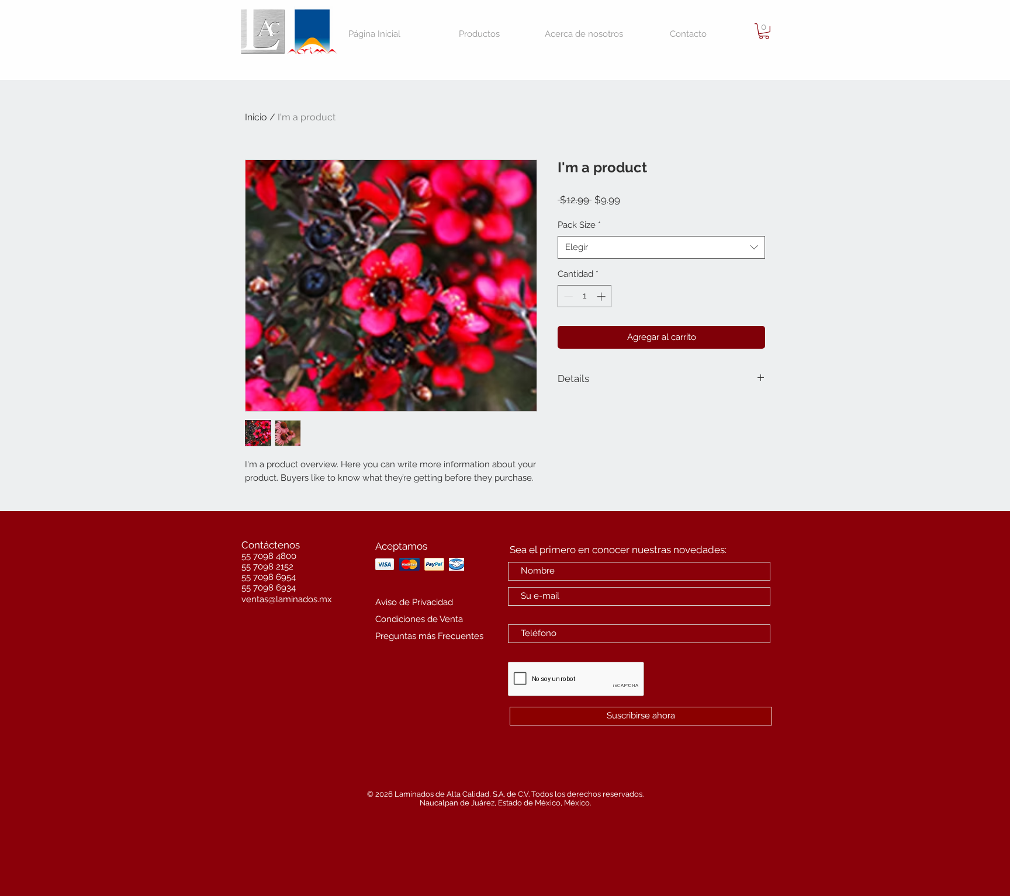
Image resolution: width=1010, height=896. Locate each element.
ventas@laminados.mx (286, 599)
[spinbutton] (584, 296)
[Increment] (602, 296)
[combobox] (661, 247)
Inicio (256, 117)
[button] (764, 31)
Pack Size (579, 225)
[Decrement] (567, 296)
